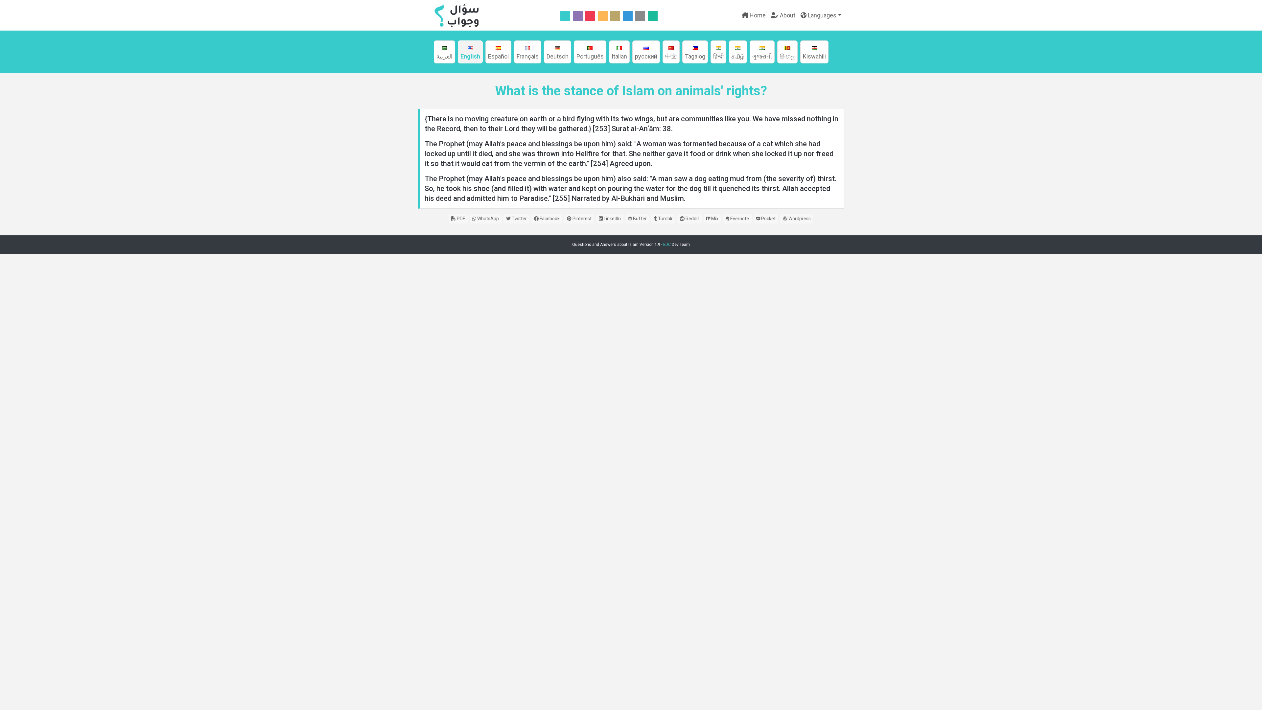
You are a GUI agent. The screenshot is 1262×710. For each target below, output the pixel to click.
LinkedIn (612, 218)
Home (757, 15)
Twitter (519, 218)
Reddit (692, 218)
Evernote (739, 218)
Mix (714, 218)
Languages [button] (821, 15)
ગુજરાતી (762, 56)
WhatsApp (487, 218)
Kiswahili (814, 56)
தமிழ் (738, 56)
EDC (667, 244)
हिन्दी (718, 56)
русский (646, 56)
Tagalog (695, 56)
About (787, 15)
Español (498, 56)
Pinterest (582, 218)
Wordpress (799, 218)
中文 (671, 56)
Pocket (768, 218)
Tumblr (665, 218)
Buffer (639, 218)
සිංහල (787, 56)
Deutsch (558, 56)
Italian (619, 56)
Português (590, 56)
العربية (444, 56)
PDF (460, 218)
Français (528, 56)
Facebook (549, 218)
